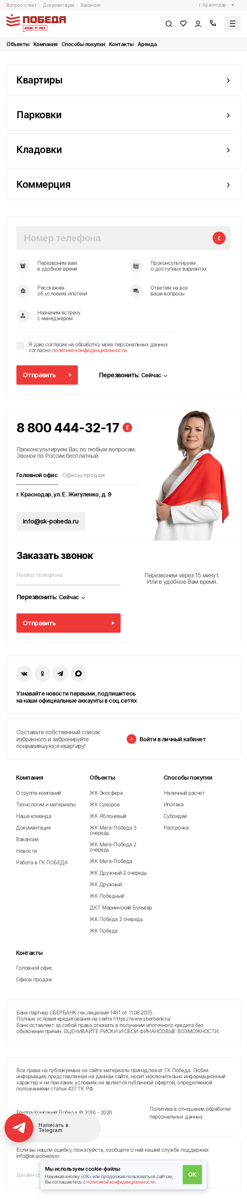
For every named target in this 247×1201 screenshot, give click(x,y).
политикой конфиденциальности (121, 1182)
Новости (26, 851)
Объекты (18, 44)
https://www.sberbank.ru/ (142, 1018)
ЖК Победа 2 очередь (116, 919)
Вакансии (90, 5)
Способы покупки (83, 44)
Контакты (121, 44)
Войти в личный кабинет (173, 739)
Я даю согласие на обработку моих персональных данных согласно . (98, 347)
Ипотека (174, 804)
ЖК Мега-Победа (111, 861)
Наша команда (33, 816)
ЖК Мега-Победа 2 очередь (113, 847)
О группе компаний (38, 793)
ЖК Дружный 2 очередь (118, 873)
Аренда (147, 44)
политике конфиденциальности (89, 350)
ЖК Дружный (106, 884)
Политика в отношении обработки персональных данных (190, 1113)
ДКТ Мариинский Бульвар (121, 907)
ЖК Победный (107, 896)
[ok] (42, 674)
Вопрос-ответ (21, 5)
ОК (192, 1174)
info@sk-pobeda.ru (51, 521)
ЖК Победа (104, 930)
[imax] (78, 674)
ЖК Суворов (105, 804)
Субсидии (175, 816)
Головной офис (34, 968)
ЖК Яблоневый (108, 816)
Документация (58, 5)
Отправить (39, 375)
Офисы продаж (34, 979)
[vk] (24, 674)
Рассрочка (176, 827)
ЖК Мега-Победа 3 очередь (113, 830)
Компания (45, 44)
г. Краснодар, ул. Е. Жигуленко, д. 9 (64, 494)
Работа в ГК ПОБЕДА (42, 862)
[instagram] (60, 674)
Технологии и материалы (46, 804)
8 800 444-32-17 (67, 428)
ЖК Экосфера (106, 793)
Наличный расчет (184, 793)
